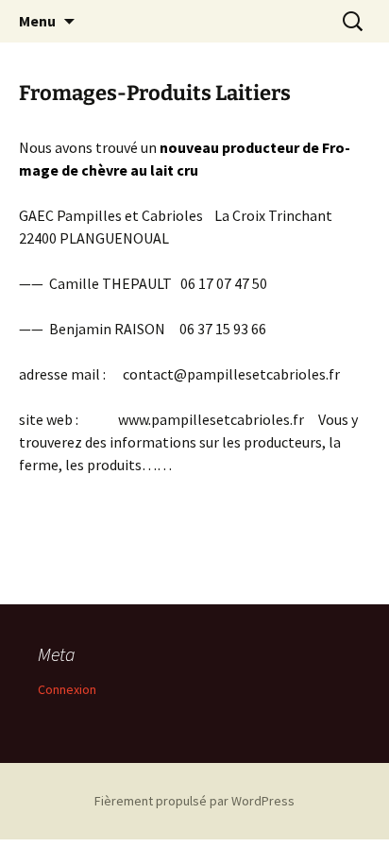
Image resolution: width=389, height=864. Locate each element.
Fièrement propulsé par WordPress (194, 800)
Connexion (67, 689)
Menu (37, 20)
